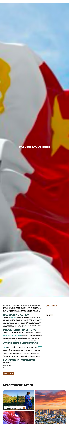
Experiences (31, 1)
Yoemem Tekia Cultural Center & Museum (12, 335)
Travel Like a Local (44, 1)
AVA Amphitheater (38, 319)
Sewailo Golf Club (11, 322)
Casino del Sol (13, 317)
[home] (9, 1)
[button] (24, 2)
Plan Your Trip (37, 1)
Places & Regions (25, 1)
